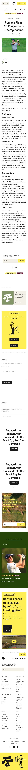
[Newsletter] (7, 3)
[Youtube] (17, 747)
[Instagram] (14, 747)
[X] (11, 747)
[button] (22, 9)
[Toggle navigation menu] (3, 3)
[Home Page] (14, 3)
